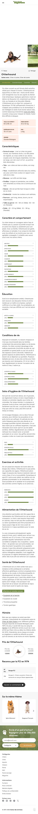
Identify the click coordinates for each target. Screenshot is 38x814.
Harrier (4, 628)
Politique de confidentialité (10, 791)
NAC (3, 770)
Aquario (4, 762)
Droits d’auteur (6, 793)
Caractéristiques (17, 82)
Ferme (4, 767)
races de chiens (29, 112)
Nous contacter (7, 785)
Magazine (5, 775)
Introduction (6, 82)
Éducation (35, 82)
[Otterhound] (14, 56)
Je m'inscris (28, 745)
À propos (5, 783)
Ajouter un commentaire (12, 685)
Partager (33, 71)
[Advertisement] (19, 25)
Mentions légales (7, 788)
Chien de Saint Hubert (10, 621)
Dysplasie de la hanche (11, 595)
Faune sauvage (6, 773)
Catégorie (7, 745)
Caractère (27, 82)
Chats (4, 759)
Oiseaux (4, 765)
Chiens (4, 757)
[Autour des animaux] (19, 2)
